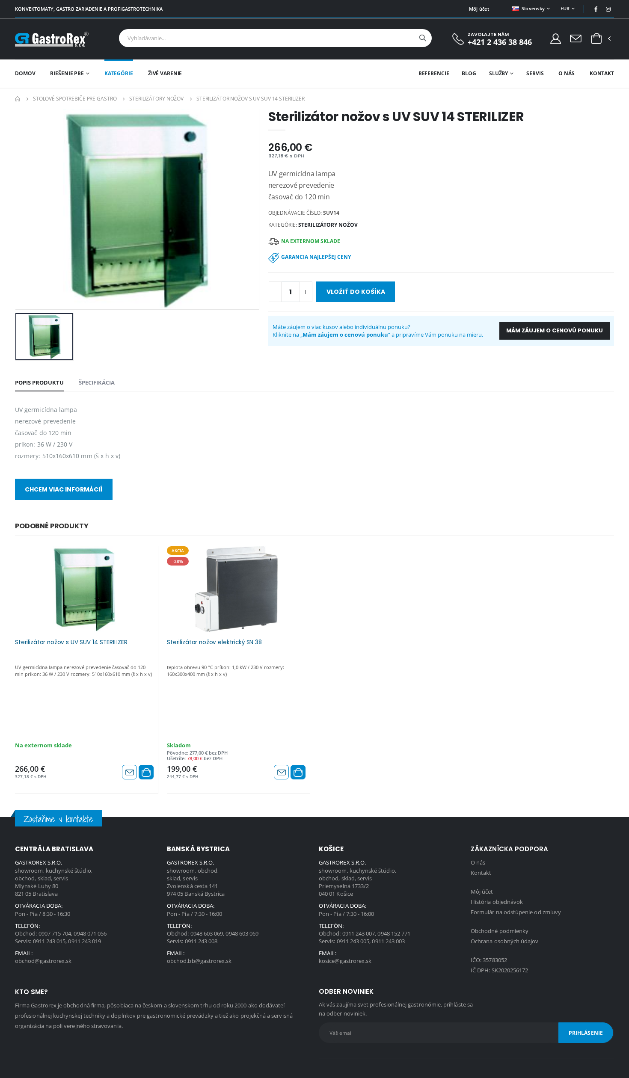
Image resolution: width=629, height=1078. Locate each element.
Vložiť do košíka (355, 291)
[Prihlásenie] (555, 38)
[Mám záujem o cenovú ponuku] (129, 772)
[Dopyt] (576, 38)
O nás (566, 73)
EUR (565, 8)
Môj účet (479, 9)
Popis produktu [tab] (39, 382)
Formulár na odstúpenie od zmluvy (516, 912)
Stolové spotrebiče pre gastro (75, 98)
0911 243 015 (49, 941)
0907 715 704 (55, 933)
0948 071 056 (90, 933)
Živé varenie (165, 73)
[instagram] (608, 9)
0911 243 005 (353, 941)
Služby (498, 73)
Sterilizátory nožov (156, 98)
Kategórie (118, 73)
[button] (596, 39)
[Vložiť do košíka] (146, 772)
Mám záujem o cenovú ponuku (554, 330)
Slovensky (533, 8)
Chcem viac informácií (63, 489)
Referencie (433, 73)
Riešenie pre (67, 73)
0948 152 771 (393, 933)
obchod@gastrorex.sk (43, 961)
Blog (469, 73)
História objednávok (497, 902)
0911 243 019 (84, 941)
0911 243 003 (388, 941)
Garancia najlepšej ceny (316, 257)
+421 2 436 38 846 (500, 42)
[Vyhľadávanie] (423, 38)
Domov (25, 73)
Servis (534, 73)
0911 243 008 (201, 941)
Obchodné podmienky (499, 931)
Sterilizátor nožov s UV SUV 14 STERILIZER (71, 642)
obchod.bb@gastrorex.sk (199, 961)
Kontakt (602, 73)
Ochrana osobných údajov (505, 941)
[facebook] (596, 9)
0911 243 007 (358, 933)
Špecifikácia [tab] (97, 382)
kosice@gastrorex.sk (345, 961)
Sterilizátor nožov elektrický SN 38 (214, 642)
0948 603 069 (206, 933)
